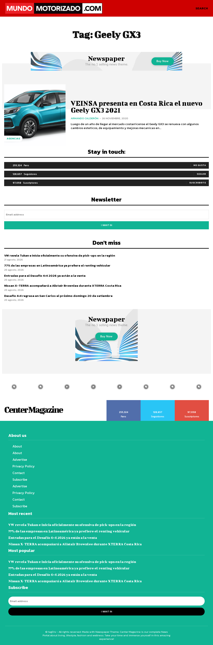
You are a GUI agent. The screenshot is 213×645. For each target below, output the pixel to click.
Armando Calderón (84, 118)
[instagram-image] (14, 387)
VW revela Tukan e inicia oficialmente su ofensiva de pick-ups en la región (59, 255)
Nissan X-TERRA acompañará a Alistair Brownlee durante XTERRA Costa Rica (62, 285)
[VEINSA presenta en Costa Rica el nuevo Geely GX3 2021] (35, 115)
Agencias (13, 138)
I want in (106, 225)
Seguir (201, 174)
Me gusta (199, 165)
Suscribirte (197, 182)
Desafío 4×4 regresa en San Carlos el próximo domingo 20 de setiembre (58, 295)
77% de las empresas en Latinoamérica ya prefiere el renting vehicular (57, 265)
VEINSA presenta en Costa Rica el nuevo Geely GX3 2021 (136, 106)
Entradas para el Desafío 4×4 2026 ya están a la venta (44, 275)
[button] (202, 8)
